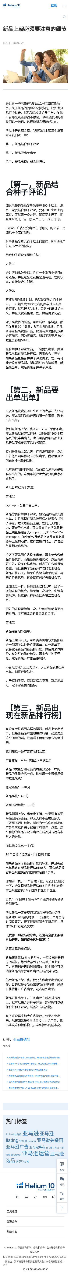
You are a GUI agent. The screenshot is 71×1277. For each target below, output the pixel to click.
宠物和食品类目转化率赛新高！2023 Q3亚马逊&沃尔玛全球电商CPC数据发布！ (35, 1076)
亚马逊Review (27, 1140)
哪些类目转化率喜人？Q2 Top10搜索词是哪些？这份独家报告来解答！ (35, 1088)
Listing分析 (15, 1134)
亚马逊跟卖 (16, 1154)
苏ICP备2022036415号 (35, 1269)
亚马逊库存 (37, 1147)
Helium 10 (12, 1247)
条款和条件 (39, 1247)
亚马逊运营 (35, 1153)
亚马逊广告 (17, 1146)
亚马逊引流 (51, 1147)
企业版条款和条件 (56, 1247)
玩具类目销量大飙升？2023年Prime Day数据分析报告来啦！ (35, 1082)
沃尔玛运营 (22, 1161)
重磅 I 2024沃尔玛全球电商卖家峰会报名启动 (28, 1070)
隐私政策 (34, 1252)
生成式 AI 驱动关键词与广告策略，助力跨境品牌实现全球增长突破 (35, 1064)
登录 (54, 5)
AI (7, 1134)
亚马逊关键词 (50, 1140)
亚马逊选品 (21, 1040)
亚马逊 (30, 1133)
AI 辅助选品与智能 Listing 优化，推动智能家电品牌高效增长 (34, 1058)
